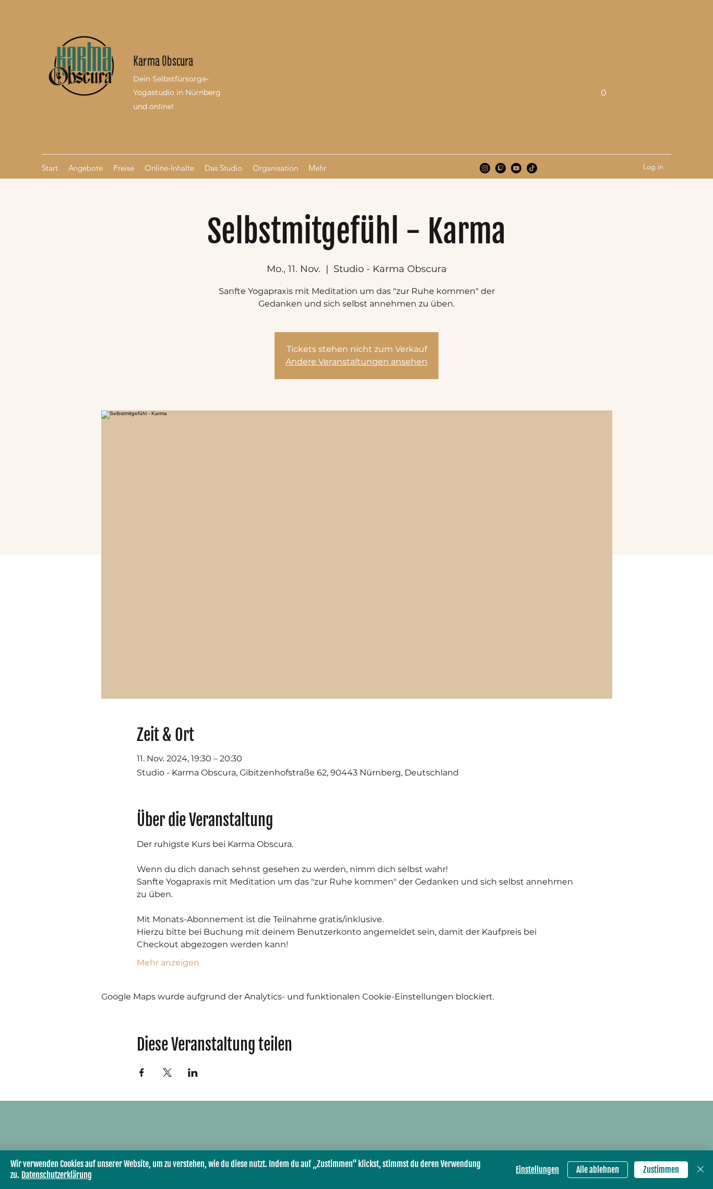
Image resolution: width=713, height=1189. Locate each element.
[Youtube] (516, 168)
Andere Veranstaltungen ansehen (356, 362)
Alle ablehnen (597, 1169)
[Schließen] (700, 1170)
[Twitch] (500, 168)
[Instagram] (485, 168)
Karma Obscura (163, 61)
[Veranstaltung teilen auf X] (167, 1072)
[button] (603, 89)
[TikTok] (532, 168)
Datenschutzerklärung (56, 1175)
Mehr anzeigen (168, 963)
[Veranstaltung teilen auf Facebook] (142, 1072)
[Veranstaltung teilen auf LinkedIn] (193, 1072)
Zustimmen (661, 1169)
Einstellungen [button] (537, 1169)
